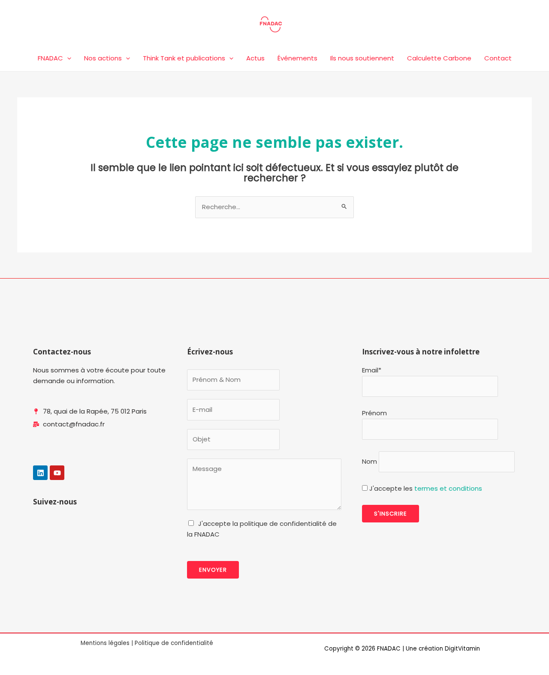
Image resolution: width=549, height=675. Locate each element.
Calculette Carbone (439, 58)
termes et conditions (448, 488)
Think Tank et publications (184, 58)
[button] (67, 58)
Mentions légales (105, 643)
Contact (498, 58)
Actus (255, 58)
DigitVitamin (462, 649)
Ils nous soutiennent (362, 58)
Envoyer (213, 570)
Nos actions (103, 58)
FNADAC (50, 58)
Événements (297, 58)
